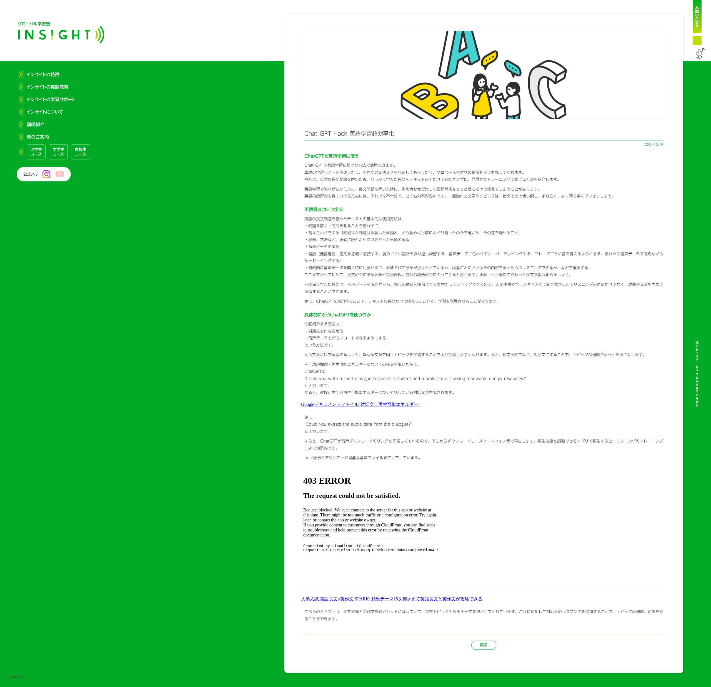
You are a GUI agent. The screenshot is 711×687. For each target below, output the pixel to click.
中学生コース (58, 152)
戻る (484, 645)
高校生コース (80, 152)
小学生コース (36, 152)
